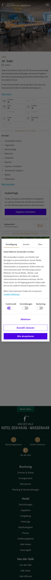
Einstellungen (26, 304)
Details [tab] (26, 244)
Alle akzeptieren (25, 336)
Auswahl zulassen (25, 327)
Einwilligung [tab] (11, 244)
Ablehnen (25, 319)
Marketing (40, 304)
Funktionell (11, 304)
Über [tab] (40, 244)
